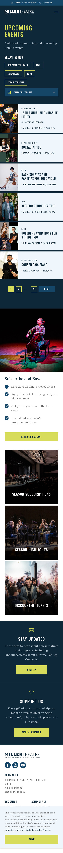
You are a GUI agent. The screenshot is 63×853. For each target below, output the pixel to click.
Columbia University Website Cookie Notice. (27, 830)
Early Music (13, 73)
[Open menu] (56, 12)
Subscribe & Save (31, 437)
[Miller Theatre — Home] (19, 12)
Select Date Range (23, 92)
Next (47, 289)
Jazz (38, 65)
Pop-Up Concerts (16, 82)
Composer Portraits (18, 65)
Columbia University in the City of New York (33, 3)
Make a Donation (31, 732)
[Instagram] (15, 767)
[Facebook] (8, 767)
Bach (29, 73)
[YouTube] (23, 767)
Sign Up (31, 670)
